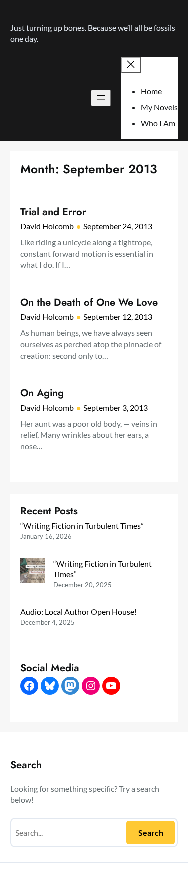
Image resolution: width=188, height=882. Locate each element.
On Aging (42, 392)
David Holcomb (47, 226)
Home (151, 91)
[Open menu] (101, 98)
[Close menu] (131, 65)
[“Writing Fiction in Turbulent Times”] (32, 572)
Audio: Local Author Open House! (78, 611)
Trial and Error (53, 211)
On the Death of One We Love (89, 302)
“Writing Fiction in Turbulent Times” (82, 526)
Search (150, 832)
